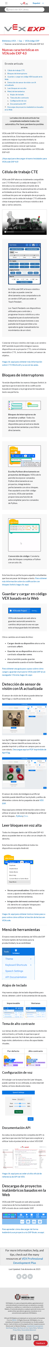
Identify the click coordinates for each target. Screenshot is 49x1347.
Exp (20, 40)
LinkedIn (30, 1276)
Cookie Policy (33, 1328)
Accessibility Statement (29, 1330)
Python (19, 816)
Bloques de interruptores (17, 73)
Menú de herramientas (16, 91)
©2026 (14, 1320)
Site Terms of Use (22, 1328)
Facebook (19, 1276)
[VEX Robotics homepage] (21, 3)
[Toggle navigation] (6, 3)
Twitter (24, 1276)
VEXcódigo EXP (32, 40)
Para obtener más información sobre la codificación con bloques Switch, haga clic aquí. (24, 581)
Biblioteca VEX (9, 40)
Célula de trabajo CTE (16, 70)
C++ (26, 816)
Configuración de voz (18, 101)
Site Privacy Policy (11, 1328)
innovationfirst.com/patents (35, 1326)
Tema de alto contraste (19, 98)
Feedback (40, 1343)
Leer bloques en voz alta (16, 88)
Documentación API (18, 104)
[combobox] (24, 9)
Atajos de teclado (17, 95)
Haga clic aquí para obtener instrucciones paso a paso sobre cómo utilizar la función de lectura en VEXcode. (23, 917)
